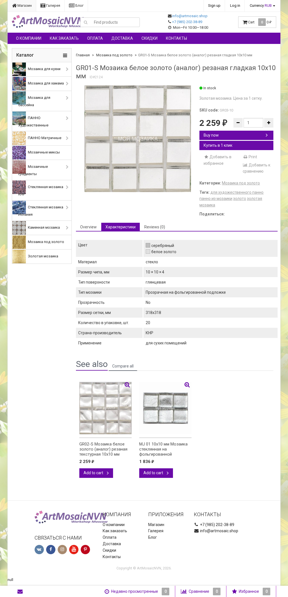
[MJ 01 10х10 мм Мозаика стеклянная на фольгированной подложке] (165, 408)
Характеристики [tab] (120, 227)
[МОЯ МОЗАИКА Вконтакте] (39, 549)
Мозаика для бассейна (34, 101)
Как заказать (64, 38)
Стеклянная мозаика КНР (40, 191)
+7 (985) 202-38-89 (187, 22)
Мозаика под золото (45, 242)
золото (239, 198)
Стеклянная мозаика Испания (40, 211)
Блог (79, 5)
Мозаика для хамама (45, 83)
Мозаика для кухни (43, 69)
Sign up (214, 5)
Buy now (211, 135)
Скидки (149, 38)
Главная (83, 55)
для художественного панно (237, 192)
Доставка (122, 38)
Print (252, 157)
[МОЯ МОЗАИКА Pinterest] (85, 549)
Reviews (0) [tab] (154, 227)
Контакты (176, 38)
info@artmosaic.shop (190, 16)
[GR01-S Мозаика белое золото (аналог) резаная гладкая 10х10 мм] (137, 138)
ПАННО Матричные (44, 138)
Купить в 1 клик (218, 145)
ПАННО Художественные (33, 121)
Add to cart (94, 473)
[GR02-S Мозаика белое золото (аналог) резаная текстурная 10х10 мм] (105, 408)
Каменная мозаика (43, 227)
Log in (235, 5)
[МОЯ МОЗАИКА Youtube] (73, 549)
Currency (261, 5)
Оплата (95, 38)
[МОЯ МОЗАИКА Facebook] (50, 549)
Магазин (24, 5)
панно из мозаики (215, 198)
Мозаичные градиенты (33, 170)
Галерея (52, 5)
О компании (28, 38)
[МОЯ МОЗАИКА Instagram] (62, 549)
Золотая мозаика (42, 256)
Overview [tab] (88, 227)
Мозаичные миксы (43, 152)
